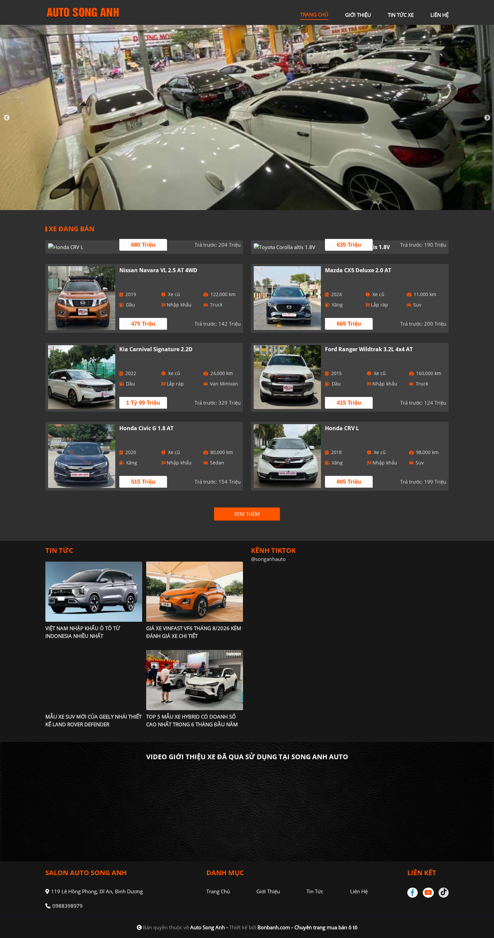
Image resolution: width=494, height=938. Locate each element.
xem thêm (247, 514)
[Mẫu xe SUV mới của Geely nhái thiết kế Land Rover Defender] (93, 680)
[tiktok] (444, 893)
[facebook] (415, 893)
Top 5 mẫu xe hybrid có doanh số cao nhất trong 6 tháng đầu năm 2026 (192, 724)
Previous (6, 118)
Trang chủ (218, 891)
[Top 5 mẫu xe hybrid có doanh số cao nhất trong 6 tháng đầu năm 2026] (194, 680)
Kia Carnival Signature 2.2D (156, 349)
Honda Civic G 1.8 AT (146, 428)
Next (487, 118)
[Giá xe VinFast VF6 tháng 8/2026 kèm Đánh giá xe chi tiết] (194, 591)
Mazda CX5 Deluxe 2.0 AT (358, 270)
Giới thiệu (268, 891)
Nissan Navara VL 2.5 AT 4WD (158, 270)
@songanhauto (268, 559)
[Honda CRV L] (82, 247)
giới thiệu (358, 14)
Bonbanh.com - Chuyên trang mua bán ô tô (307, 927)
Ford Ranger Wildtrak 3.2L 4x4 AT (369, 349)
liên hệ (439, 14)
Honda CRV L (342, 428)
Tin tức (314, 891)
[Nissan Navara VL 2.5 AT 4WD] (82, 298)
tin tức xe (401, 14)
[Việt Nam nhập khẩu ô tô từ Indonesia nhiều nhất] (93, 591)
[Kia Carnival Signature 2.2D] (82, 377)
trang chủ (314, 14)
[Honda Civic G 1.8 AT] (82, 456)
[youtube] (429, 893)
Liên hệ (359, 891)
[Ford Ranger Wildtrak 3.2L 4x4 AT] (287, 377)
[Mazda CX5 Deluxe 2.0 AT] (287, 298)
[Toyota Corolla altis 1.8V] (287, 247)
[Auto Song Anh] (82, 11)
